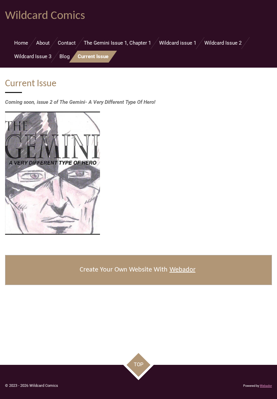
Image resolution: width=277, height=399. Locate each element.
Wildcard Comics (45, 16)
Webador (183, 269)
